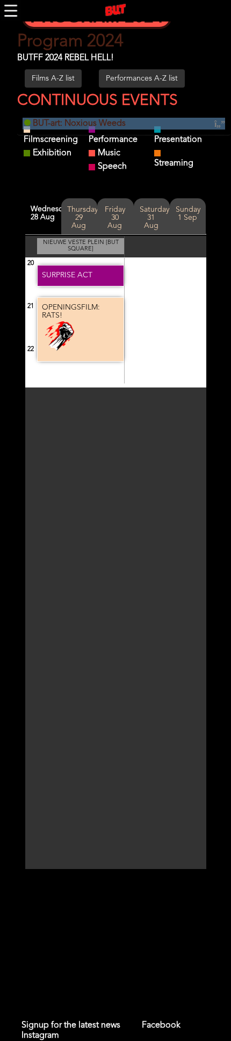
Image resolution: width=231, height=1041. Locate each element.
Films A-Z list (53, 78)
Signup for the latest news (70, 1025)
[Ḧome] (115, 10)
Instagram (40, 1035)
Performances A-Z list (142, 78)
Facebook (161, 1025)
